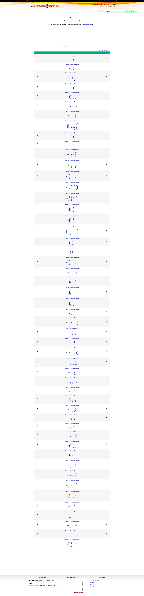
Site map (115, 0)
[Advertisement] (72, 35)
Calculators (97, 0)
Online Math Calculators (94, 580)
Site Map (91, 588)
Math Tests (111, 0)
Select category (62, 46)
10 (107, 50)
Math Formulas (102, 0)
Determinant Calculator (88, 24)
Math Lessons (107, 0)
